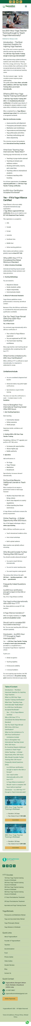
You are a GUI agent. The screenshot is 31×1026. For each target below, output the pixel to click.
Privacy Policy (19, 1015)
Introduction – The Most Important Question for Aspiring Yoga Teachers (15, 692)
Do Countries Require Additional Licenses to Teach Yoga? (15, 748)
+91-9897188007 (10, 990)
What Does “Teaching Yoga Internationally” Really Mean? (14, 703)
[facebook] (10, 1)
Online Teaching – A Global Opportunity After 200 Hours (14, 753)
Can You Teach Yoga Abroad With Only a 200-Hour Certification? (14, 727)
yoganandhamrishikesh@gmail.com (16, 993)
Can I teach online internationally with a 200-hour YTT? (15, 777)
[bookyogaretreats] (10, 858)
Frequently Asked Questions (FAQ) (14, 763)
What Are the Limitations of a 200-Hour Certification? (14, 733)
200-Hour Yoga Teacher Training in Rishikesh (14, 808)
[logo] (8, 6)
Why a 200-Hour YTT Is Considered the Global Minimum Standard (15, 719)
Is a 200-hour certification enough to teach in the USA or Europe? (16, 769)
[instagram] (13, 1)
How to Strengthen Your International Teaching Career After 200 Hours (14, 742)
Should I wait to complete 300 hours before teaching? (16, 786)
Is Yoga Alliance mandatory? (16, 782)
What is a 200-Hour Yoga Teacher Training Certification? (15, 698)
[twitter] (20, 1)
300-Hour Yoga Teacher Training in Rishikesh (14, 836)
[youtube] (17, 1)
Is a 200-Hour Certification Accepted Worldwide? (13, 708)
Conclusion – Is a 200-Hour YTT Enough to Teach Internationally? (15, 791)
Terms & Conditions (8, 1015)
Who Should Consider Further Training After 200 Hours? (14, 758)
